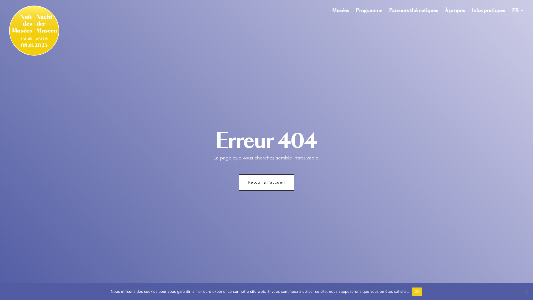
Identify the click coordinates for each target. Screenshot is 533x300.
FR (515, 11)
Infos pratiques (488, 11)
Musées (340, 11)
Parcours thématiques (413, 11)
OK (417, 291)
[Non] (526, 291)
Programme (369, 11)
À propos (455, 11)
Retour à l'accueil (266, 182)
